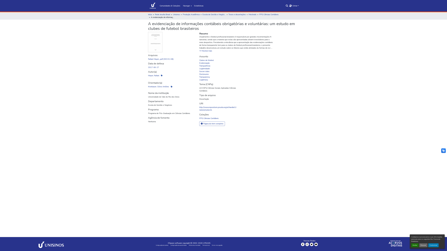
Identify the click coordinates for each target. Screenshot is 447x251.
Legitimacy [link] (203, 80)
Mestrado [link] (252, 14)
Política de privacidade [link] (194, 245)
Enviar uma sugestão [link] (217, 245)
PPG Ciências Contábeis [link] (269, 14)
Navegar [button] (186, 6)
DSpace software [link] (175, 243)
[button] (152, 5)
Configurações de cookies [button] (162, 245)
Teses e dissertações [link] (237, 14)
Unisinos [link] (176, 14)
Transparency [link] (204, 77)
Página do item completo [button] (213, 123)
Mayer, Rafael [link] (153, 75)
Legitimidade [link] (204, 68)
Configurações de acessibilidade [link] (179, 245)
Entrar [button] (295, 6)
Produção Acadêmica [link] (191, 14)
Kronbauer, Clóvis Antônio (158, 86)
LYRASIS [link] (206, 243)
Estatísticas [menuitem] (198, 6)
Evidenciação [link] (204, 63)
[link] (172, 59)
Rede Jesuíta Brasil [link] (162, 14)
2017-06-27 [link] (153, 67)
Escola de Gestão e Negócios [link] (214, 14)
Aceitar (415, 245)
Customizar (433, 245)
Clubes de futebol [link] (206, 60)
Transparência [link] (204, 66)
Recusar (423, 245)
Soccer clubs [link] (204, 71)
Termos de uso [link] (206, 245)
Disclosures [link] (204, 74)
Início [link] (150, 14)
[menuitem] (187, 6)
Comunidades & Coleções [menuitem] (170, 6)
